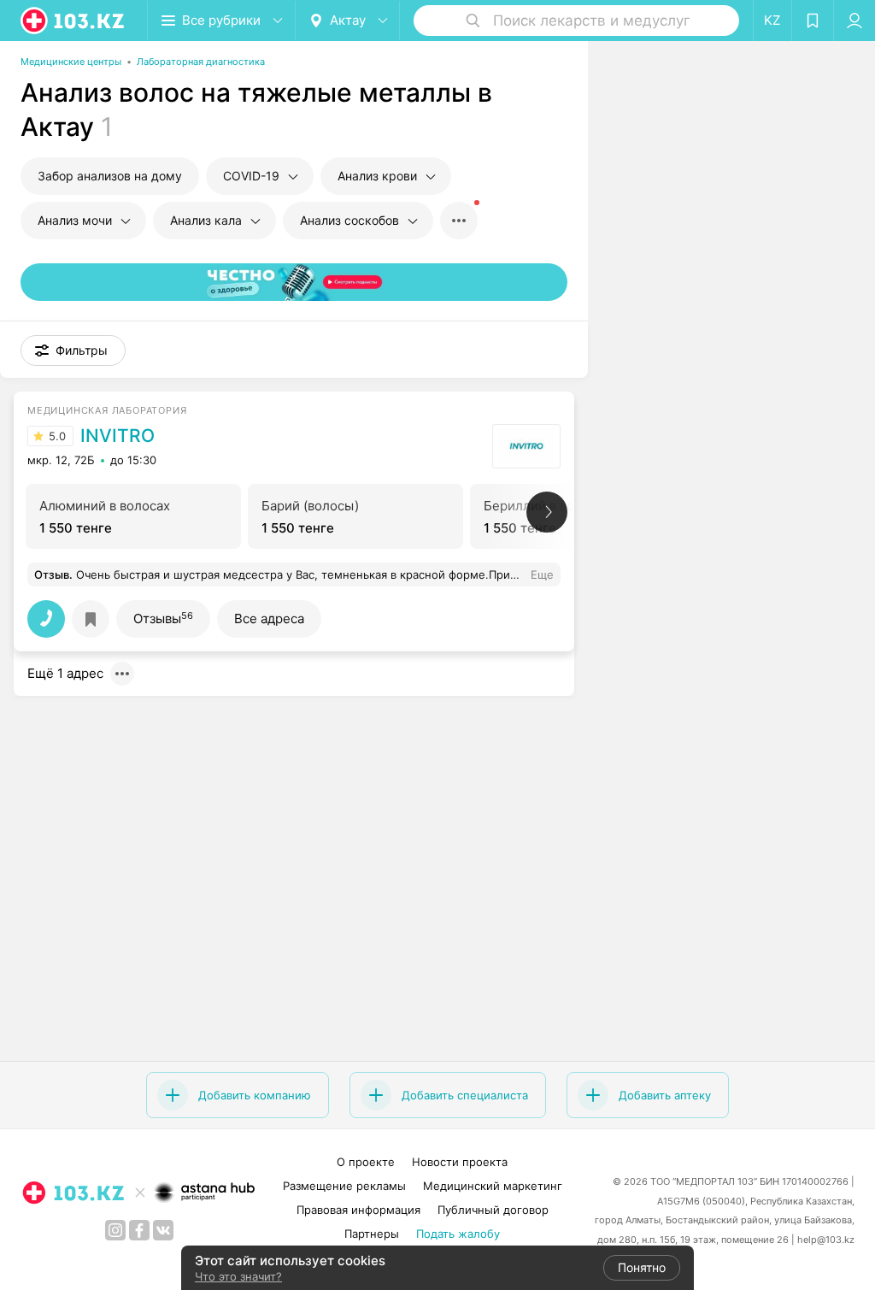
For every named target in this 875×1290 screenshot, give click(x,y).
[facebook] (139, 1230)
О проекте (366, 1162)
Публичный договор (493, 1209)
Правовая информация (358, 1209)
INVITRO (117, 436)
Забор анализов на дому (110, 175)
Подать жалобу (458, 1233)
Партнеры (371, 1233)
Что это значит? (238, 1276)
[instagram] (115, 1230)
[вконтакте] (163, 1230)
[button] (73, 350)
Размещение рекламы (344, 1186)
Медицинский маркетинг (492, 1186)
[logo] (73, 20)
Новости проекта (460, 1162)
